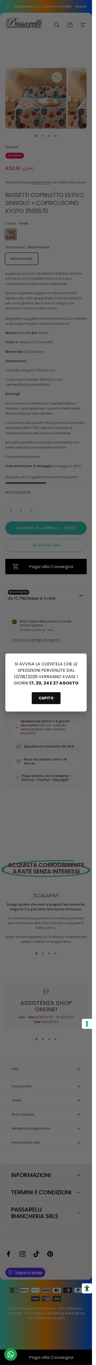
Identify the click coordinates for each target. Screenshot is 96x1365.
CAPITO (46, 698)
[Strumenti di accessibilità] (87, 1288)
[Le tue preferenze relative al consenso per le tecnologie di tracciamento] (87, 1024)
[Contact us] (10, 1354)
